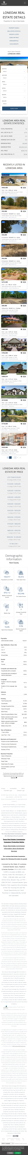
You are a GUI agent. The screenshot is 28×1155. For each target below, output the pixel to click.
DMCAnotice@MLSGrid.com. (19, 1046)
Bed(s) (3, 81)
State (23, 1138)
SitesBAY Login (21, 790)
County (3, 1139)
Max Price (4, 75)
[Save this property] (25, 175)
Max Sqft (4, 101)
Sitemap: (3, 1138)
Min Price (4, 68)
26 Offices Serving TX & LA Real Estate (13, 1138)
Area (23, 1139)
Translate (25, 1143)
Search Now (14, 108)
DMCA (23, 788)
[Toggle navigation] (25, 3)
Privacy (3, 788)
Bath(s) (4, 88)
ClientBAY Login (8, 790)
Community (18, 1139)
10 (17, 457)
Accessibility (13, 788)
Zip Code (12, 1139)
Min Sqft (4, 94)
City (7, 1139)
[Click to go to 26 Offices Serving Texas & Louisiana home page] (5, 3)
